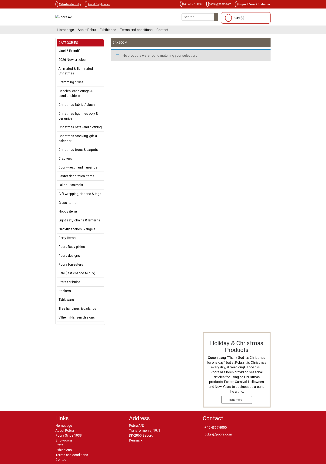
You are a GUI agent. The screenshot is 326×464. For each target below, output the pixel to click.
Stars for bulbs (69, 282)
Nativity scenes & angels (76, 229)
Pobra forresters (70, 264)
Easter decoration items (76, 176)
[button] (216, 17)
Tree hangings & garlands (77, 308)
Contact (162, 30)
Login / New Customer (254, 4)
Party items (67, 238)
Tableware (66, 300)
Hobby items (68, 211)
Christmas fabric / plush (76, 105)
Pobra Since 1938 (68, 435)
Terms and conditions (136, 30)
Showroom (63, 440)
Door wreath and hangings (77, 167)
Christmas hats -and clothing (80, 127)
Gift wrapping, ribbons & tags (79, 194)
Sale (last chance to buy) (76, 273)
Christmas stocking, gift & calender (77, 138)
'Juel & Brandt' (69, 51)
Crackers (65, 158)
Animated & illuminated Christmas (75, 71)
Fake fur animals (70, 185)
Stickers (64, 291)
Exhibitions (108, 30)
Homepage (65, 30)
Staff (59, 445)
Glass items (67, 203)
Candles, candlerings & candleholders (75, 93)
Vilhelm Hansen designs (76, 317)
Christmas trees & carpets (78, 150)
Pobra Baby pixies (71, 247)
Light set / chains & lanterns (79, 220)
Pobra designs (69, 256)
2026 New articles (72, 60)
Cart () (239, 18)
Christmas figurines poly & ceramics (78, 115)
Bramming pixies (71, 82)
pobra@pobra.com (220, 3)
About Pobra (87, 30)
